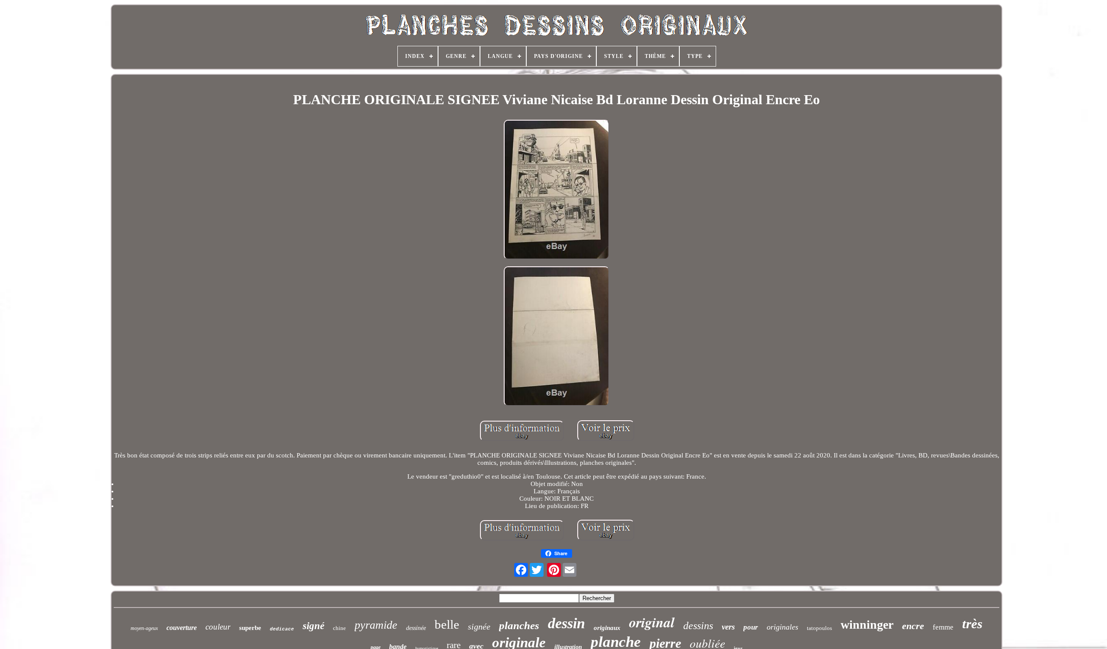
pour (750, 627)
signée (479, 626)
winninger (867, 624)
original (652, 622)
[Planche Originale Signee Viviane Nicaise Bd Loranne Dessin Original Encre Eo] (556, 190)
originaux (607, 627)
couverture (181, 627)
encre (913, 625)
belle (447, 624)
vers (728, 626)
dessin (566, 623)
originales (782, 627)
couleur (217, 626)
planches (519, 625)
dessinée (416, 628)
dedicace (282, 629)
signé (313, 625)
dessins (698, 625)
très (972, 623)
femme (943, 627)
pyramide (376, 625)
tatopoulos (819, 628)
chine (339, 628)
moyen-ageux (144, 628)
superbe (250, 627)
